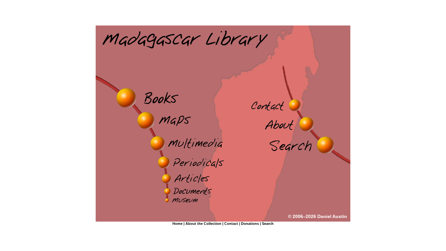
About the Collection (203, 224)
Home (177, 224)
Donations (250, 224)
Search (268, 224)
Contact (231, 224)
